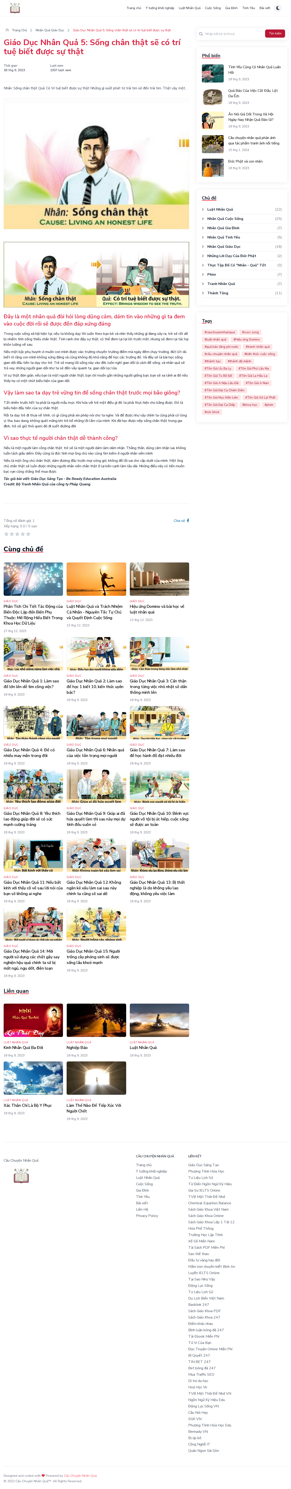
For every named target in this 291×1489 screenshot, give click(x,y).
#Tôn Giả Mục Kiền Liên (221, 397)
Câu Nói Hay (198, 1412)
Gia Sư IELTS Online (204, 1190)
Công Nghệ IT (199, 1444)
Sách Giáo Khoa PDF (204, 1311)
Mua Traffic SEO (201, 1374)
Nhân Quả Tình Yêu (223, 237)
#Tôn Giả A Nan (257, 383)
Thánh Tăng (217, 293)
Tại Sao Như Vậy (201, 1279)
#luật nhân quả (215, 339)
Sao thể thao (198, 1253)
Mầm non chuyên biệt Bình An (211, 1266)
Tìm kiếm (275, 33)
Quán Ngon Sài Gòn (203, 1450)
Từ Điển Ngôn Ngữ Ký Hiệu (210, 1184)
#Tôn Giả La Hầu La (253, 376)
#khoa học (249, 405)
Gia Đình (231, 8)
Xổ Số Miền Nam (201, 1241)
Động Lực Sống (200, 1285)
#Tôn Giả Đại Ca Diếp (220, 405)
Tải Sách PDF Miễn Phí (206, 1247)
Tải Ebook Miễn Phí (203, 1336)
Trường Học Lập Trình (205, 1234)
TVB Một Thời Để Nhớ (206, 1196)
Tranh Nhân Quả (221, 283)
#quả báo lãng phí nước (221, 347)
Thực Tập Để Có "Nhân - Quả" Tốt (236, 265)
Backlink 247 (198, 1304)
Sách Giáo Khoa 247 (204, 1317)
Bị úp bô (194, 1437)
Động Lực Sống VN (203, 1406)
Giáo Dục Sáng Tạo (203, 1165)
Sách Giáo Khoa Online (206, 1215)
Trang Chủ (19, 30)
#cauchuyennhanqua (220, 332)
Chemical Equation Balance (209, 1203)
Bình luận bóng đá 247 (206, 1330)
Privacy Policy (147, 1215)
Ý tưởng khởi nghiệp (160, 8)
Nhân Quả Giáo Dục (50, 30)
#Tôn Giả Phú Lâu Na (253, 368)
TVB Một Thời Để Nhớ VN (209, 1393)
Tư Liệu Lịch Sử (200, 1177)
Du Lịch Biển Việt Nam (206, 1298)
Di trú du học (198, 1380)
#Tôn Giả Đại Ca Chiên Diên (224, 390)
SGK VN (194, 1418)
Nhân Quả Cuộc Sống (225, 218)
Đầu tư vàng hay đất (204, 1260)
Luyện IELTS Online (204, 1272)
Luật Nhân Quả (190, 8)
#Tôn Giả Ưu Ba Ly (218, 368)
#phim (269, 405)
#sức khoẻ (212, 412)
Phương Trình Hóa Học (206, 1171)
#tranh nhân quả (258, 347)
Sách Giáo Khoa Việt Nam (208, 1209)
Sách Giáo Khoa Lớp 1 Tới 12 (211, 1222)
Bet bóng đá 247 (202, 1368)
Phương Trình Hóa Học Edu (209, 1425)
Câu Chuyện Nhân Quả (80, 1476)
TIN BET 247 (199, 1361)
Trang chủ (133, 8)
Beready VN (198, 1431)
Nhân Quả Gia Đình (223, 228)
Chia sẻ (180, 520)
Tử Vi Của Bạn (199, 1342)
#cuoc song (250, 332)
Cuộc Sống (213, 8)
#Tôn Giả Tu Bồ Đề (218, 376)
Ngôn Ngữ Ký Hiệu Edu (206, 1399)
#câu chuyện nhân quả (221, 354)
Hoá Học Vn (197, 1387)
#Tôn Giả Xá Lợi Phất (260, 397)
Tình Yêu (248, 8)
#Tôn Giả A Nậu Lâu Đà (221, 383)
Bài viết (265, 8)
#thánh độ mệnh (239, 361)
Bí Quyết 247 (199, 1355)
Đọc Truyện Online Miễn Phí (210, 1349)
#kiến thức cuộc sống (259, 354)
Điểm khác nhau (200, 1323)
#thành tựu (213, 361)
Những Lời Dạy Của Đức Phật (231, 255)
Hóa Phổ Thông (200, 1228)
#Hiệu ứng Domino (246, 339)
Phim (211, 274)
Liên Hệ (142, 1209)
